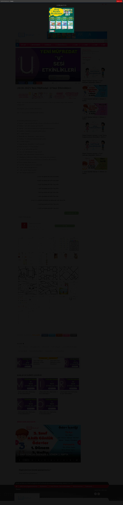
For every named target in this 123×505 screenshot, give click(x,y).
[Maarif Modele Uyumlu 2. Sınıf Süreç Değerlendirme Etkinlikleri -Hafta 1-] (95, 133)
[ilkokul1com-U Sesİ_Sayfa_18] (43, 244)
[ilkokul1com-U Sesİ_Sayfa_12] (64, 302)
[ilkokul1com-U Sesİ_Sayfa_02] (48, 273)
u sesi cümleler (45, 346)
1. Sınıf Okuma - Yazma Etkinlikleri (48, 1)
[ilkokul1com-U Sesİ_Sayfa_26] (64, 258)
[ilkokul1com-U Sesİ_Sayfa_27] (74, 258)
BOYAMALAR (48, 45)
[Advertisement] (61, 17)
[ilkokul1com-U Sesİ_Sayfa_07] (74, 288)
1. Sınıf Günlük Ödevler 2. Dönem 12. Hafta (94, 172)
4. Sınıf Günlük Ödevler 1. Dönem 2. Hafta (94, 118)
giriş (30, 473)
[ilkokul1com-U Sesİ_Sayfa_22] (22, 258)
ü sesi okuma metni (59, 351)
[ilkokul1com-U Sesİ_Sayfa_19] (53, 244)
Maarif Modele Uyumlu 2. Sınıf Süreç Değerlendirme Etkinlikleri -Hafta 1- (94, 136)
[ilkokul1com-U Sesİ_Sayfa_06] (63, 288)
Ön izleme (63, 229)
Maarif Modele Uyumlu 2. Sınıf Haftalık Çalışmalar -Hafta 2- (92, 81)
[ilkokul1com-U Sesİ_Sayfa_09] (33, 302)
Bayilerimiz (35, 1)
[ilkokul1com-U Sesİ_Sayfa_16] (22, 244)
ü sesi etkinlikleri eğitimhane (69, 346)
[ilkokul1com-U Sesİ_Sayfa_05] (48, 288)
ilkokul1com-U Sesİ (35, 223)
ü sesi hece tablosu (22, 351)
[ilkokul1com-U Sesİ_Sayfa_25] (53, 258)
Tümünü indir (70, 213)
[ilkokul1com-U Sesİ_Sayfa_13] (74, 302)
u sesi (19, 346)
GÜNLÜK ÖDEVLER (62, 45)
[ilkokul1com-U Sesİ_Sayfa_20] (64, 244)
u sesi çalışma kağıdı (35, 346)
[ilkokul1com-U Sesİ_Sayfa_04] (27, 288)
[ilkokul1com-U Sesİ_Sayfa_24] (43, 258)
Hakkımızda (72, 1)
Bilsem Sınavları (63, 1)
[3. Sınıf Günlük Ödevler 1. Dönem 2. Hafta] (95, 96)
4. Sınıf (103, 45)
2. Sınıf (85, 45)
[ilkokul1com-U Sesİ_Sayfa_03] (68, 273)
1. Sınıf (76, 45)
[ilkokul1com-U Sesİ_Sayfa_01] (27, 273)
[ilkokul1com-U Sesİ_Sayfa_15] (33, 317)
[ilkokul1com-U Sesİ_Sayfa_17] (33, 244)
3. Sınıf (95, 45)
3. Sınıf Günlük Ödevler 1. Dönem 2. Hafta (94, 100)
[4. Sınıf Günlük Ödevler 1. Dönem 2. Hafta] (95, 115)
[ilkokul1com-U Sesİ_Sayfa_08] (22, 302)
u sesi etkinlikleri (55, 346)
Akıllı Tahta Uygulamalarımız (23, 1)
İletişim (79, 1)
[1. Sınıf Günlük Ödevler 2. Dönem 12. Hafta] (95, 169)
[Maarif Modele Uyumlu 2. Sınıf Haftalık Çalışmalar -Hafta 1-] (95, 151)
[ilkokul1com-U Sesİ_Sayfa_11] (53, 302)
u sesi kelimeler (48, 351)
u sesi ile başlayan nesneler (36, 351)
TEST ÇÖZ (23, 45)
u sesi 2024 (25, 346)
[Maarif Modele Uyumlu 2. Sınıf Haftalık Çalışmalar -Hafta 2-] (95, 78)
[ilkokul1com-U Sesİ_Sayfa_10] (43, 302)
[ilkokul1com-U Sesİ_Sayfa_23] (33, 258)
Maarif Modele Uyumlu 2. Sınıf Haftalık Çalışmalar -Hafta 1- (92, 154)
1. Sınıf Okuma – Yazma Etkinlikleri (59, 486)
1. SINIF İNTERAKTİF (35, 45)
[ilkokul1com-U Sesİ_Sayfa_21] (74, 244)
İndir (64, 226)
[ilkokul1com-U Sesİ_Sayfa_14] (22, 317)
